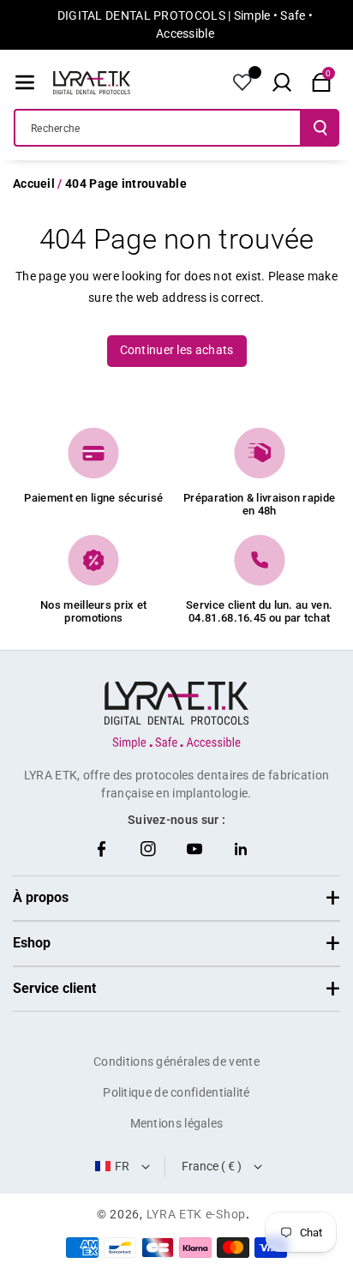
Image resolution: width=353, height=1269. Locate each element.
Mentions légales (177, 1123)
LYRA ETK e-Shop (197, 1214)
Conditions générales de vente (176, 1061)
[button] (25, 82)
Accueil (34, 183)
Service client (54, 988)
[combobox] (158, 128)
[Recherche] (320, 128)
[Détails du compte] (242, 82)
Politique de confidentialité (176, 1092)
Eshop (32, 943)
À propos (41, 897)
